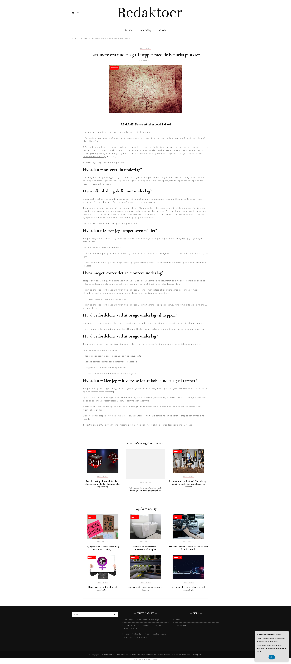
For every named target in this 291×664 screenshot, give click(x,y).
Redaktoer (149, 12)
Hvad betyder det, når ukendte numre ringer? (142, 620)
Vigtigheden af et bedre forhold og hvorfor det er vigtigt (102, 548)
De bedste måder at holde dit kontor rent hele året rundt (188, 548)
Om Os (162, 30)
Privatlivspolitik (180, 625)
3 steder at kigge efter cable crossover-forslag (145, 588)
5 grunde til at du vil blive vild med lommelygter (188, 588)
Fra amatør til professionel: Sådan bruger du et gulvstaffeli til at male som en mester (188, 484)
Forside (128, 30)
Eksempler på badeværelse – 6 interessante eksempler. (145, 548)
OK (271, 657)
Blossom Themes (163, 655)
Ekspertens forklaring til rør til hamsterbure (102, 588)
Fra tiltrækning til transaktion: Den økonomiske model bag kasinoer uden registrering (102, 484)
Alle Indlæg (145, 30)
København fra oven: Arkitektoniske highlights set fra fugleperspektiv (145, 489)
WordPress (185, 655)
